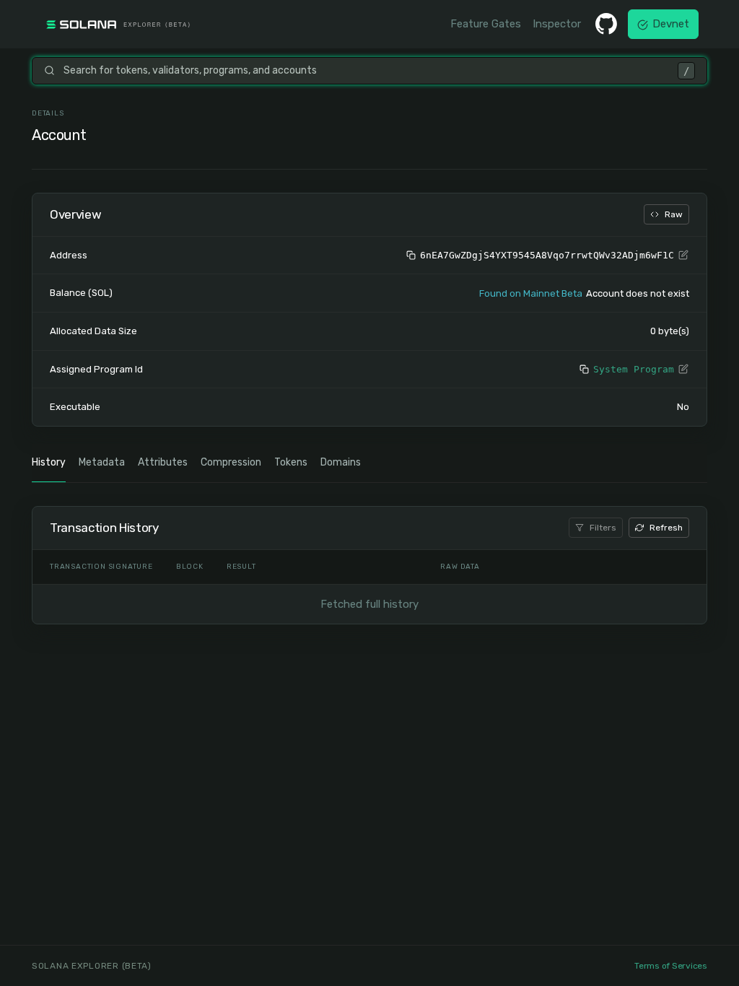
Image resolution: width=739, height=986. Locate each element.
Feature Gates (485, 23)
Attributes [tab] (163, 462)
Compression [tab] (231, 462)
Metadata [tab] (102, 462)
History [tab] (49, 462)
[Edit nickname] (683, 255)
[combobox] (366, 71)
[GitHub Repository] (606, 24)
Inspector (557, 23)
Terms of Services (670, 966)
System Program (633, 369)
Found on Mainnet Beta (530, 293)
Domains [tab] (340, 462)
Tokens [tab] (290, 462)
